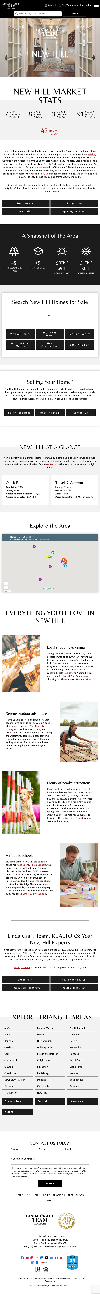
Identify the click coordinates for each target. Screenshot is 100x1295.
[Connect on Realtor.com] (61, 1257)
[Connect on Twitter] (46, 1257)
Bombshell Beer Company (72, 676)
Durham (9, 1086)
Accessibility (50, 1281)
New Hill (42, 1092)
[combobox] (38, 13)
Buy (37, 1195)
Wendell (74, 1073)
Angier (8, 1028)
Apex (31, 173)
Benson (8, 1041)
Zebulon (74, 1086)
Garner (41, 1034)
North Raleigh (78, 1028)
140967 (62, 1243)
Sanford (74, 1053)
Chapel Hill (10, 1060)
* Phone (41, 1149)
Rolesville (75, 1047)
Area (70, 1195)
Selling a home (22, 967)
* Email (67, 1149)
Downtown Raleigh (14, 1079)
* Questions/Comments (23, 1159)
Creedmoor (10, 1073)
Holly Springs (46, 173)
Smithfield (76, 1060)
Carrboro (9, 1047)
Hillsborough (44, 1041)
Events (80, 1195)
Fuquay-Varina (45, 1028)
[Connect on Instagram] (31, 1257)
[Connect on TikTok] (36, 1257)
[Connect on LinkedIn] (41, 1257)
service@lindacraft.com (60, 1246)
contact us (51, 464)
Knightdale (43, 1060)
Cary (6, 1053)
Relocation (59, 1195)
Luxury (46, 1195)
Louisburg (43, 1073)
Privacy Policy (22, 1176)
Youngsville (76, 1079)
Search (74, 14)
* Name (15, 1149)
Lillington (42, 1066)
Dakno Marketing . (62, 1286)
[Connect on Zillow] (56, 1257)
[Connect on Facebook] (22, 1257)
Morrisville (43, 1086)
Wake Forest (76, 1066)
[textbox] (39, 13)
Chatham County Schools (33, 894)
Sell (29, 1195)
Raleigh (91, 154)
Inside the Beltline (47, 1053)
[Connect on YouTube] (27, 1257)
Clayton (8, 1066)
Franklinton (10, 1092)
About (50, 1200)
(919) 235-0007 (33, 1246)
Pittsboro (75, 1034)
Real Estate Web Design (39, 1286)
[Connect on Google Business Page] (32, 1262)
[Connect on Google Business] (51, 1257)
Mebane (41, 1079)
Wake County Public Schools (31, 865)
